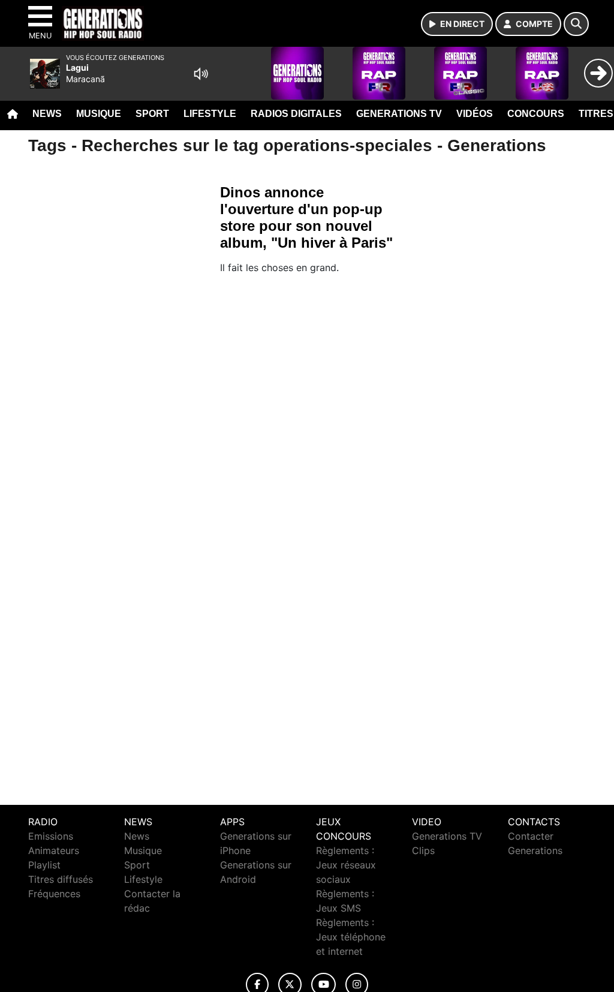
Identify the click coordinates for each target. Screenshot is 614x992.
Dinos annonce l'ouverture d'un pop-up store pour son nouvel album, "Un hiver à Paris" (306, 217)
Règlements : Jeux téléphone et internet (351, 936)
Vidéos (474, 114)
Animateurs (53, 850)
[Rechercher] (576, 24)
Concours (535, 114)
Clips (423, 850)
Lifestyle (209, 114)
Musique (98, 114)
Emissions (50, 836)
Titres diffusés (60, 879)
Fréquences (54, 894)
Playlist (44, 865)
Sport (152, 114)
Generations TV (399, 114)
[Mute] (201, 74)
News (47, 114)
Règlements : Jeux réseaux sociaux (346, 864)
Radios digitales (296, 114)
